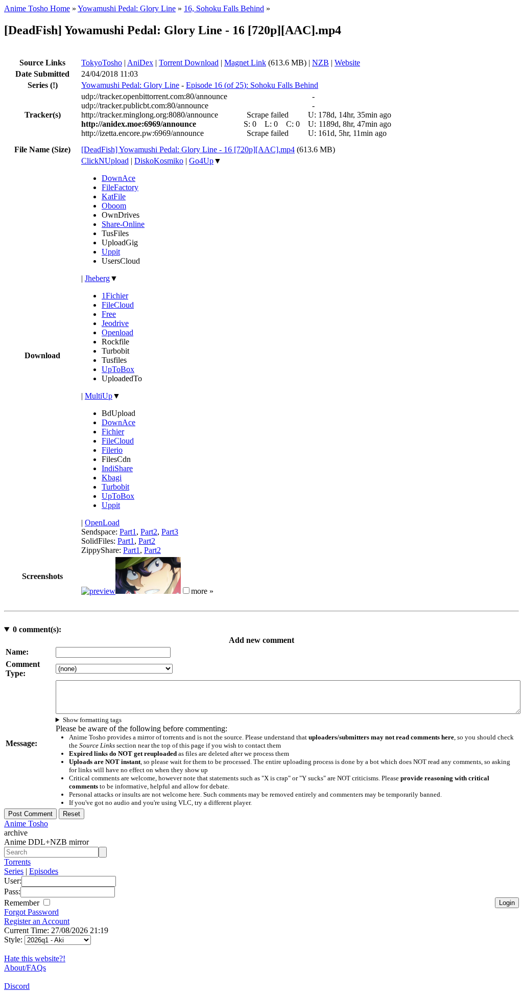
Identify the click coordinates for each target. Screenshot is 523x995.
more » (202, 591)
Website (347, 62)
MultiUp (98, 395)
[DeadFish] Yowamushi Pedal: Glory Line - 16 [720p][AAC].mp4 (188, 149)
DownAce (118, 178)
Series (13, 871)
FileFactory (120, 187)
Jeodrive (115, 323)
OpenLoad (102, 522)
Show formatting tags (92, 720)
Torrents (17, 862)
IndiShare (117, 468)
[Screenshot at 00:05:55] (148, 591)
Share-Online (123, 224)
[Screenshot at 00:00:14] (98, 591)
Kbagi (112, 477)
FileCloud (118, 304)
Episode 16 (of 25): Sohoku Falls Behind (252, 85)
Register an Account (36, 921)
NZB (320, 62)
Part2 (148, 531)
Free (109, 314)
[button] (186, 590)
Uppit (111, 251)
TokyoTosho (101, 62)
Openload (117, 332)
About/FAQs (25, 967)
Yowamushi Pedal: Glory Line (127, 8)
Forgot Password (31, 912)
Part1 (128, 531)
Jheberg (97, 278)
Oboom (114, 205)
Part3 (169, 531)
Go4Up (201, 160)
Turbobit (115, 486)
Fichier (113, 431)
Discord (17, 986)
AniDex (140, 62)
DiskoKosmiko (158, 160)
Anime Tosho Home (37, 8)
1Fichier (115, 295)
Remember (22, 902)
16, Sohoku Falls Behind (224, 8)
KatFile (114, 196)
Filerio (112, 450)
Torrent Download (189, 62)
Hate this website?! (34, 958)
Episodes (43, 871)
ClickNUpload (105, 160)
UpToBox (118, 369)
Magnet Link (245, 62)
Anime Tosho (26, 823)
